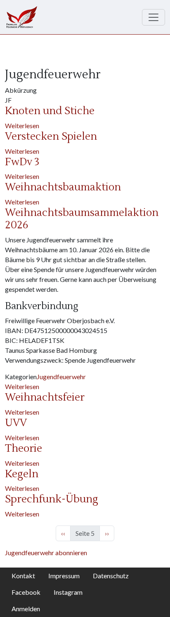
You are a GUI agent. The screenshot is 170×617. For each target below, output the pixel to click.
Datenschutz (111, 575)
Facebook (26, 592)
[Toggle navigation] (153, 17)
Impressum (64, 575)
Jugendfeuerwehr (61, 376)
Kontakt (23, 575)
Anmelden (26, 608)
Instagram (68, 592)
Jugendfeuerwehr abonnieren (46, 552)
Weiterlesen (22, 125)
